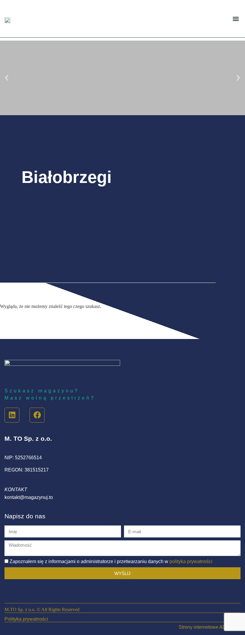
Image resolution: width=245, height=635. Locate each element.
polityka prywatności (190, 561)
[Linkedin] (11, 415)
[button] (236, 19)
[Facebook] (37, 415)
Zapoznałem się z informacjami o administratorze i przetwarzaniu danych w (111, 561)
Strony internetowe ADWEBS (210, 627)
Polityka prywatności (26, 619)
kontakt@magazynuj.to (28, 497)
